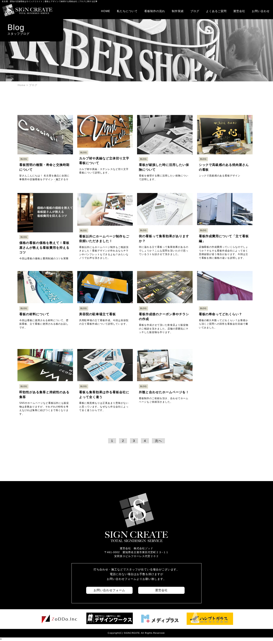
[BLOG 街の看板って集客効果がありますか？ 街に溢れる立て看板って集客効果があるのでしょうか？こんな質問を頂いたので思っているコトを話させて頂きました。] (165, 189)
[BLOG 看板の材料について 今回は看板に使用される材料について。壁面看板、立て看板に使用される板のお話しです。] (46, 267)
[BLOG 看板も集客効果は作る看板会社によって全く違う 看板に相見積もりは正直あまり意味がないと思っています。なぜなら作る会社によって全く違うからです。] (105, 345)
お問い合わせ (261, 11)
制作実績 (178, 11)
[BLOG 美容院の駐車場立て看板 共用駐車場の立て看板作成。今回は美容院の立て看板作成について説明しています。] (105, 267)
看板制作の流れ (154, 11)
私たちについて (127, 11)
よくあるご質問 (216, 11)
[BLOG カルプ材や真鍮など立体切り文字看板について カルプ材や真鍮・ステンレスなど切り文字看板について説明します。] (105, 111)
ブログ (194, 11)
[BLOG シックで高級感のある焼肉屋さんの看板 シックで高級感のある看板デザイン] (224, 111)
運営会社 (239, 11)
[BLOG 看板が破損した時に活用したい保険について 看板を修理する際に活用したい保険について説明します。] (165, 111)
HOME (105, 11)
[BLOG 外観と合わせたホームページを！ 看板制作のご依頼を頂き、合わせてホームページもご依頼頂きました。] (164, 345)
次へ (158, 441)
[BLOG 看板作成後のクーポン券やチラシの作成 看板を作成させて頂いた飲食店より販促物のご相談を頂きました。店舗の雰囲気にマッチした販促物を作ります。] (165, 267)
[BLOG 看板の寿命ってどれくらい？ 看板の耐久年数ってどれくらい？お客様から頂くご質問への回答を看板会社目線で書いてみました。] (224, 267)
